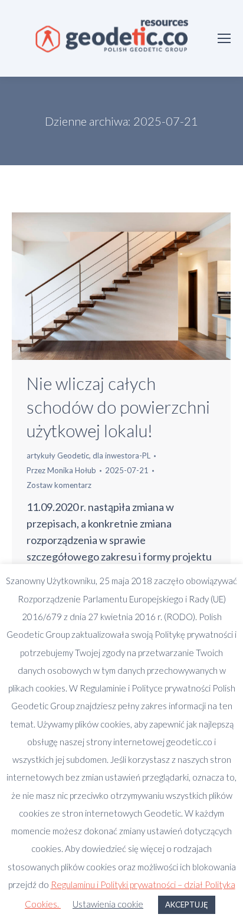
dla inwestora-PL (121, 455)
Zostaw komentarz (59, 485)
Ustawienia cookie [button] (108, 904)
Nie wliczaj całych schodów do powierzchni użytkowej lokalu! (118, 407)
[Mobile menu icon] (224, 38)
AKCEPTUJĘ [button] (186, 904)
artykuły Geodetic (58, 455)
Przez (61, 470)
